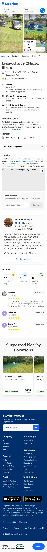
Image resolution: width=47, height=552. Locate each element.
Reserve (38, 546)
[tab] (5, 56)
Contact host (25, 259)
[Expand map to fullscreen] (42, 171)
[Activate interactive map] (23, 179)
